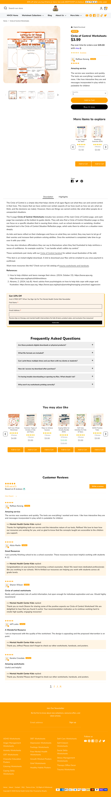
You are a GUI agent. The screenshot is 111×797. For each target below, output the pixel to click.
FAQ (23, 787)
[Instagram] (98, 15)
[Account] (101, 8)
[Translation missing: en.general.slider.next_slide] (58, 95)
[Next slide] (105, 147)
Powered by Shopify (40, 791)
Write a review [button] (98, 486)
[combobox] (25, 8)
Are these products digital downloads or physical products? (42, 345)
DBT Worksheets (37, 738)
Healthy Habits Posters (40, 767)
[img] (75, 63)
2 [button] (54, 686)
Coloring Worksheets (12, 766)
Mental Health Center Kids (24, 791)
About (11, 787)
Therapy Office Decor (66, 765)
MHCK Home (12, 15)
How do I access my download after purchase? (37, 369)
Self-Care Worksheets (67, 738)
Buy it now (89, 107)
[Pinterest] (90, 15)
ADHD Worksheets (11, 738)
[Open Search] (5, 8)
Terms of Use (30, 787)
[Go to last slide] (73, 147)
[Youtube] (87, 15)
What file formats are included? (31, 353)
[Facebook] (94, 15)
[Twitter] (105, 15)
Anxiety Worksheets (12, 750)
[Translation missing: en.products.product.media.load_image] (13, 95)
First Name (13, 302)
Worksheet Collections (32, 15)
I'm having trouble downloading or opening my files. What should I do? (46, 377)
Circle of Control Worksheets (19, 21)
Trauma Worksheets (66, 769)
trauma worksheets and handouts (74, 265)
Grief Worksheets (38, 763)
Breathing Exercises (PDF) (97, 140)
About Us (60, 15)
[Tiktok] (101, 15)
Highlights (63, 196)
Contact (17, 787)
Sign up (72, 722)
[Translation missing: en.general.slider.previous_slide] (5, 95)
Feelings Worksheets (39, 747)
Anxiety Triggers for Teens (81, 140)
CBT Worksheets (10, 754)
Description (48, 196)
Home (5, 21)
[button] (57, 686)
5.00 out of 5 (10, 486)
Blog (50, 15)
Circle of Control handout (51, 253)
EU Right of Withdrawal (44, 787)
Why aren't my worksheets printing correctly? (36, 384)
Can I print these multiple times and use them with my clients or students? (48, 361)
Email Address (15, 310)
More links (75, 15)
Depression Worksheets (40, 743)
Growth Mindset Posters (40, 759)
